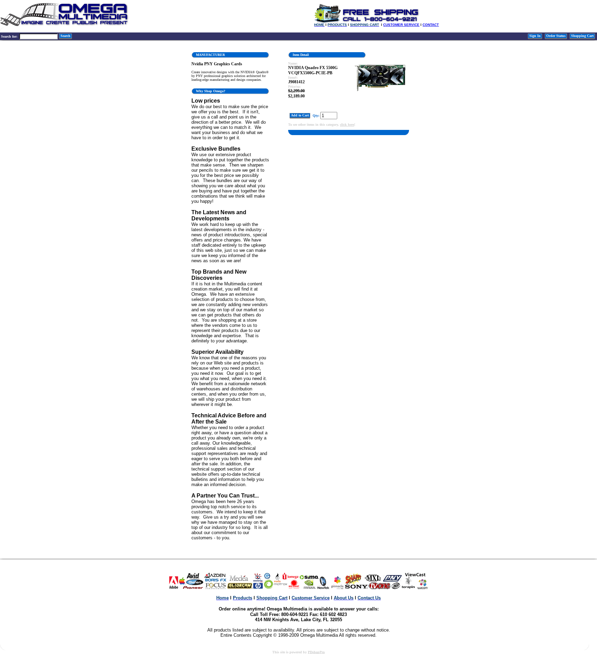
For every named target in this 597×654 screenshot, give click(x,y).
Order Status (556, 36)
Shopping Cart (582, 36)
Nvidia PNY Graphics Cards (216, 63)
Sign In (535, 36)
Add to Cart (300, 115)
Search (65, 36)
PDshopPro (316, 652)
